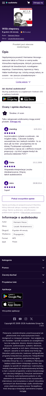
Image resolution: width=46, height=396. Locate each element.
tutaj (24, 391)
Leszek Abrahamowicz (16, 39)
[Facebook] (14, 318)
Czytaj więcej (22, 82)
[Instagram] (25, 318)
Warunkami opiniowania (31, 212)
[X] (31, 318)
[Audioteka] (11, 3)
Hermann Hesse (13, 35)
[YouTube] (20, 318)
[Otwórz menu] (3, 2)
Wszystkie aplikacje (11, 311)
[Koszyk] (28, 2)
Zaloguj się (38, 3)
